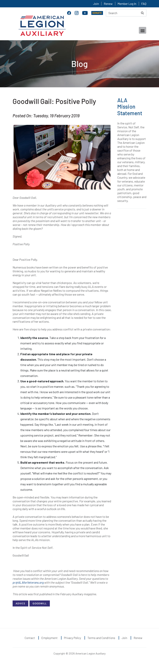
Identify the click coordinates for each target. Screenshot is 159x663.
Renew (108, 3)
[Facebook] (69, 12)
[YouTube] (85, 12)
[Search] (142, 12)
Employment (49, 638)
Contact (30, 638)
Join (96, 3)
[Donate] (97, 12)
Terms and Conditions (101, 638)
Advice (20, 603)
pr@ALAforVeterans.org (28, 582)
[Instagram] (77, 12)
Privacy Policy (72, 638)
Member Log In (127, 3)
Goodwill (40, 603)
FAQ (143, 3)
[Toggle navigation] (142, 30)
